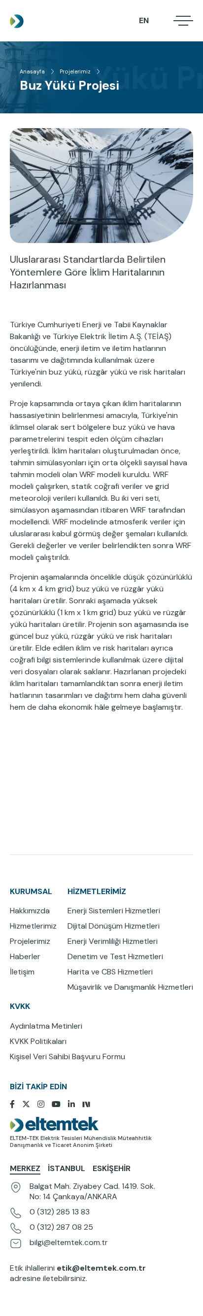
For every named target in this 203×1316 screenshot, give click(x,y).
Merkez (25, 1168)
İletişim (22, 972)
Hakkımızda (30, 910)
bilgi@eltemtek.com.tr (69, 1242)
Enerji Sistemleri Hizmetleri (114, 910)
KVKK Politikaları (38, 1041)
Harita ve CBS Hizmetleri (110, 972)
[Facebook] (16, 1104)
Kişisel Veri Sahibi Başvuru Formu (67, 1056)
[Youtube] (60, 1104)
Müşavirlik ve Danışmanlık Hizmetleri (130, 987)
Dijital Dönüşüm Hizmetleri (114, 926)
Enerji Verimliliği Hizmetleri (113, 941)
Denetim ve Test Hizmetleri (115, 956)
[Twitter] (29, 1104)
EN (144, 20)
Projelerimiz (75, 71)
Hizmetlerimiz (33, 926)
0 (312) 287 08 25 (61, 1227)
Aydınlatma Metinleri (46, 1026)
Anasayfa (32, 71)
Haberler (25, 956)
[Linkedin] (75, 1104)
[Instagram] (44, 1104)
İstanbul (66, 1168)
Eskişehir (112, 1168)
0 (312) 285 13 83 (60, 1212)
